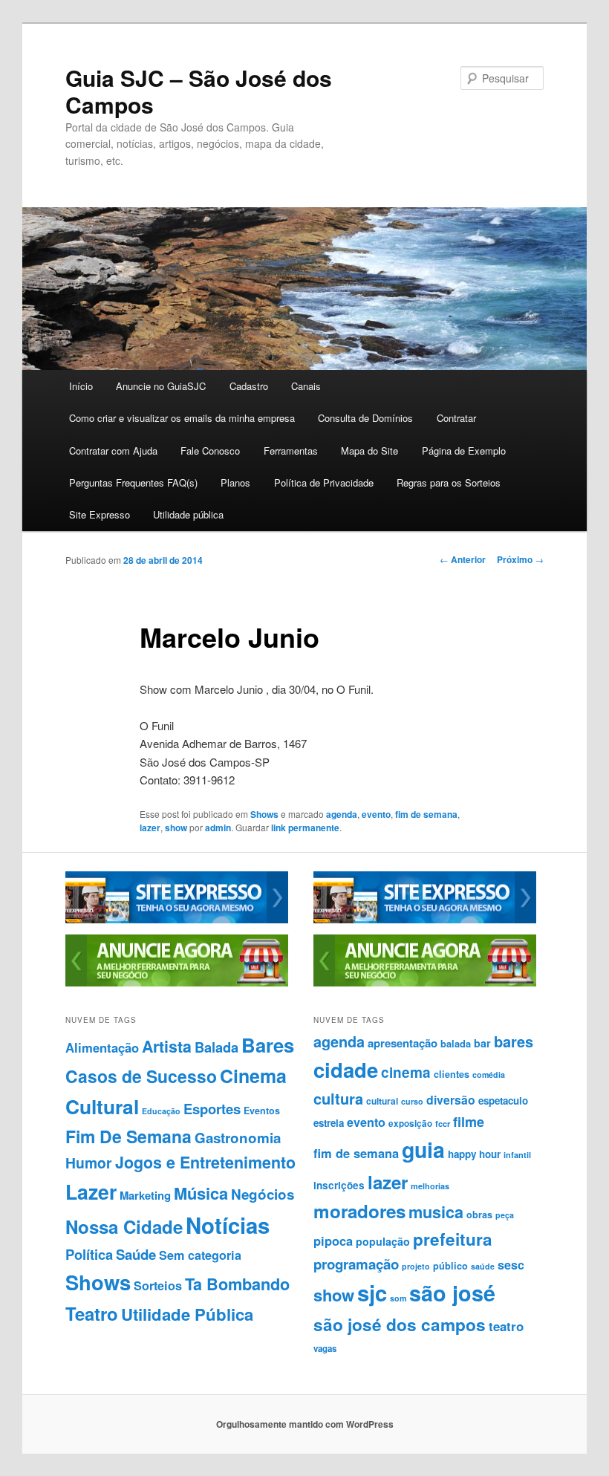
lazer (150, 827)
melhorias (430, 1185)
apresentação (402, 1043)
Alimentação (102, 1047)
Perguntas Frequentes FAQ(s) (133, 482)
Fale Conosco (210, 450)
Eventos (262, 1110)
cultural (382, 1101)
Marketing (145, 1195)
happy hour (474, 1154)
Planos (235, 482)
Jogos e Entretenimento (205, 1162)
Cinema (253, 1075)
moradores (359, 1210)
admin (218, 827)
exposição (410, 1123)
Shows (264, 814)
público (450, 1265)
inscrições (339, 1185)
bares (513, 1041)
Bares (267, 1045)
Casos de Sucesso (141, 1076)
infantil (517, 1154)
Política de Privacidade (324, 482)
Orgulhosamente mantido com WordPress (305, 1424)
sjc (372, 1292)
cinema (406, 1072)
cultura (338, 1098)
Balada (216, 1047)
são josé (452, 1293)
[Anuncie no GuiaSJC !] (176, 982)
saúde (483, 1266)
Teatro (91, 1313)
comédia (488, 1074)
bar (482, 1043)
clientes (451, 1074)
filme (468, 1121)
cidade (345, 1069)
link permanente (305, 827)
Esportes (212, 1109)
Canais (306, 386)
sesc (511, 1264)
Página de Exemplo (464, 450)
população (383, 1241)
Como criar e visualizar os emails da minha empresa (182, 418)
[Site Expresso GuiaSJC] (176, 919)
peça (504, 1214)
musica (435, 1211)
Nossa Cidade (124, 1226)
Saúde (136, 1254)
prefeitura (452, 1239)
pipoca (333, 1240)
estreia (328, 1123)
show (176, 827)
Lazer (91, 1191)
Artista (167, 1046)
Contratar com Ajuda (113, 450)
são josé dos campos (399, 1324)
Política (89, 1254)
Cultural (102, 1106)
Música (201, 1193)
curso (412, 1101)
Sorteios (158, 1285)
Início (81, 386)
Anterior (463, 559)
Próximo (520, 559)
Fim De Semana (128, 1136)
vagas (324, 1348)
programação (356, 1264)
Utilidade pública (188, 514)
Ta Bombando (237, 1283)
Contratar (456, 418)
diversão (450, 1099)
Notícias (228, 1225)
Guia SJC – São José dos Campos (198, 91)
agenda (341, 814)
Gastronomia (238, 1138)
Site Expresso (99, 514)
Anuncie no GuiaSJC (161, 386)
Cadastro (248, 386)
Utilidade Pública (187, 1314)
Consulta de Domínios (365, 418)
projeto (416, 1266)
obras (479, 1214)
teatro (506, 1326)
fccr (442, 1123)
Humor (88, 1162)
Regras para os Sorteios (449, 482)
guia (423, 1149)
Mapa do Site (369, 450)
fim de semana (426, 814)
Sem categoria (200, 1255)
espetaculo (503, 1100)
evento (376, 814)
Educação (161, 1110)
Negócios (262, 1194)
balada (455, 1043)
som (398, 1298)
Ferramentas (291, 450)
